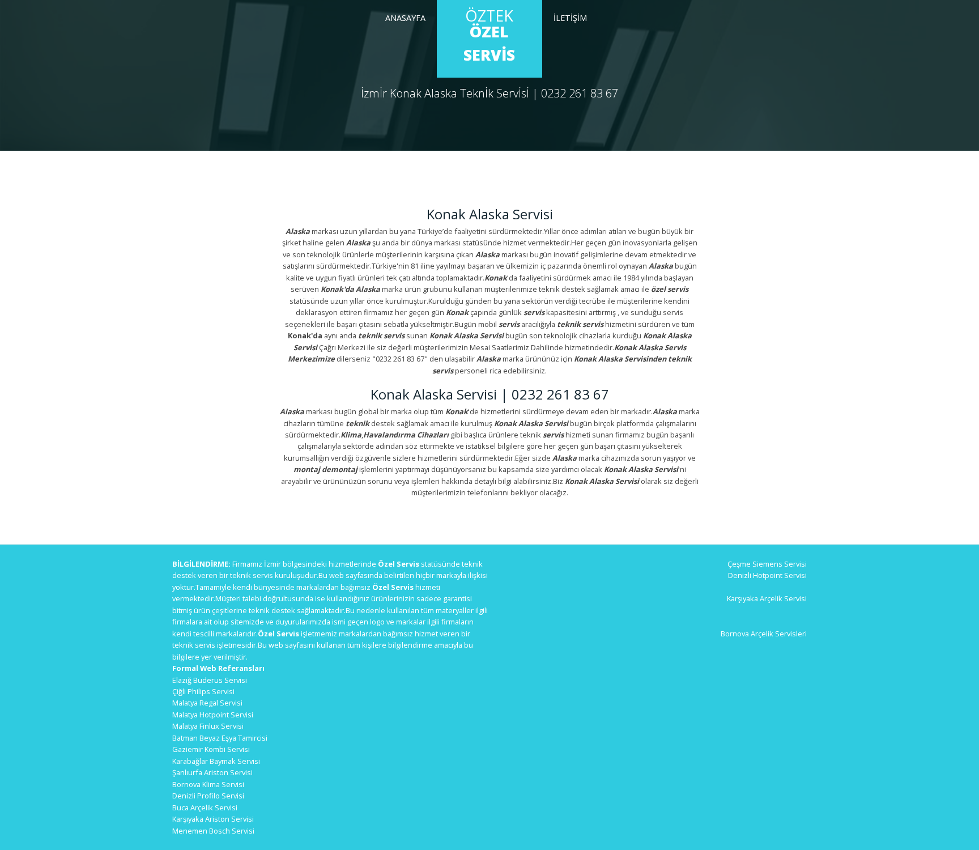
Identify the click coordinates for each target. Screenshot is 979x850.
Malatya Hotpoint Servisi (212, 714)
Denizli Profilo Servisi (208, 795)
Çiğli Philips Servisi (203, 691)
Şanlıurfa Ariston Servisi (212, 772)
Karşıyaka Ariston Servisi (213, 819)
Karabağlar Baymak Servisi (216, 761)
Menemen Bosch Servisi (213, 831)
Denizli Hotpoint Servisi (767, 575)
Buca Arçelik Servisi (204, 807)
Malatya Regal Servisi (207, 703)
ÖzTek (489, 35)
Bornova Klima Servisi (208, 784)
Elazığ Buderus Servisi (209, 680)
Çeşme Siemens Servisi (767, 564)
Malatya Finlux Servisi (208, 726)
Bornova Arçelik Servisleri (764, 633)
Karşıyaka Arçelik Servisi (767, 598)
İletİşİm (570, 17)
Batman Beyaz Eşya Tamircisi (219, 738)
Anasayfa (405, 17)
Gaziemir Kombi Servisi (211, 749)
